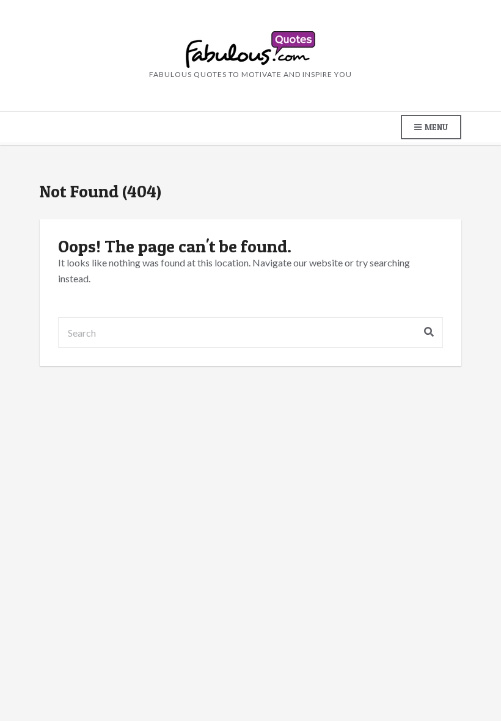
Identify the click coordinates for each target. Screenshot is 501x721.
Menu (435, 127)
